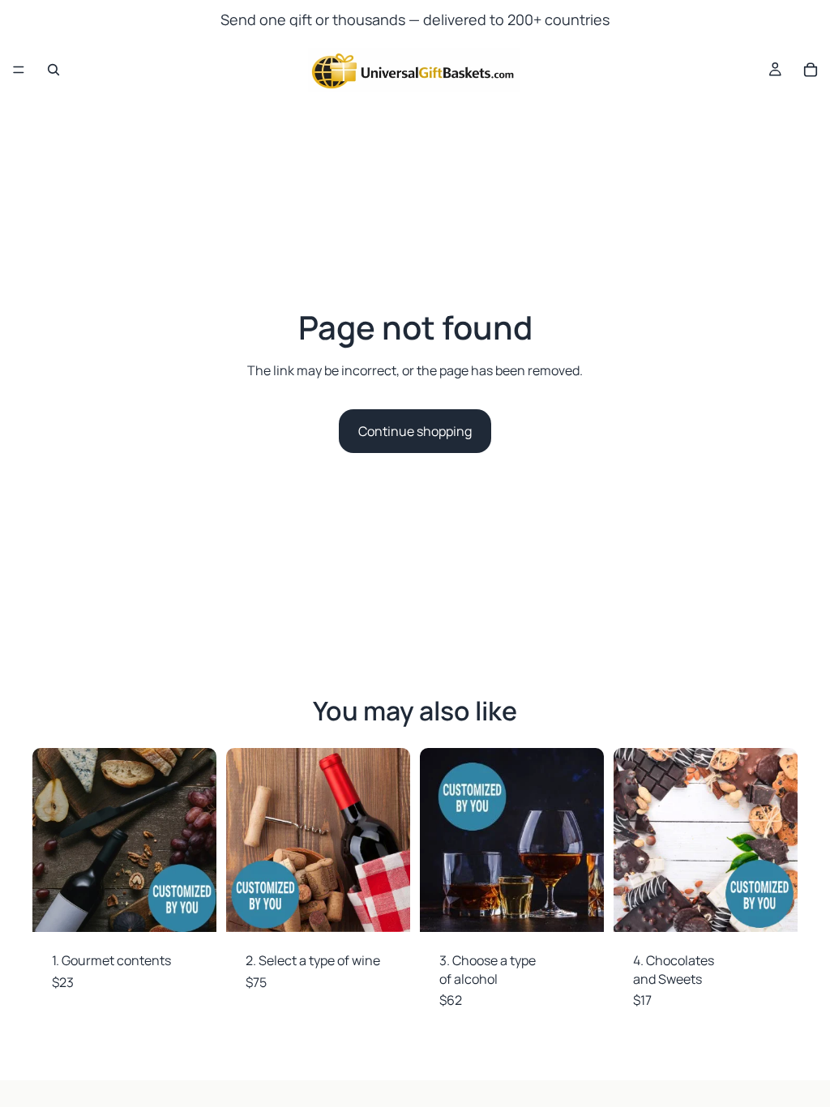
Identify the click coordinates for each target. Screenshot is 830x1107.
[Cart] (810, 70)
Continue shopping (415, 431)
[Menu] (18, 69)
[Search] (53, 70)
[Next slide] (198, 840)
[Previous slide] (50, 840)
